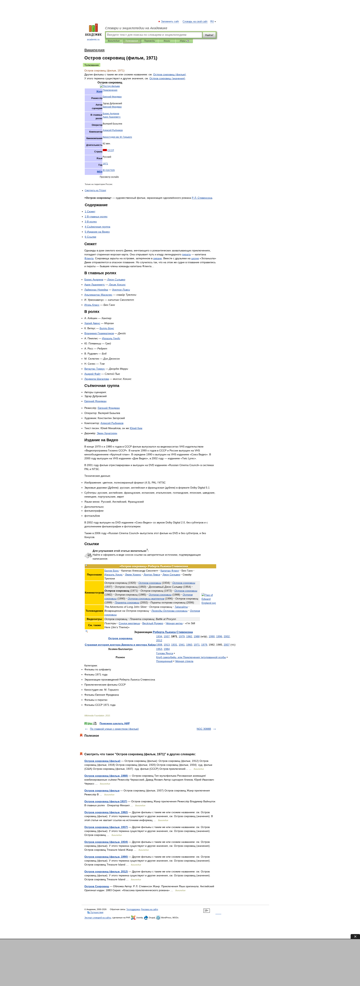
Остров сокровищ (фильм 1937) (105, 801)
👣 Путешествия (95, 912)
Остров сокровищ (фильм (101, 790)
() (169, 74)
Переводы (149, 41)
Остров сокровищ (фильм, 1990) (106, 856)
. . (117, 137)
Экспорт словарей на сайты (97, 917)
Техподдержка (133, 909)
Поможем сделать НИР (115, 723)
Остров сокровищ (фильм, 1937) (106, 827)
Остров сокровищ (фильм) (102, 760)
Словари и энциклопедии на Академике (136, 28)
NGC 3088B (204, 728)
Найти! (209, 35)
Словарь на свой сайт (195, 21)
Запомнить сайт (170, 21)
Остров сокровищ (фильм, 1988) (106, 775)
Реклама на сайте (149, 909)
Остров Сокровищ (96, 886)
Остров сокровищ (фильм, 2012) (106, 871)
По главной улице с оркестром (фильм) (114, 728)
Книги (167, 41)
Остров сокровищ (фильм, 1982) (106, 812)
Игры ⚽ (184, 41)
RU (212, 21)
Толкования (131, 41)
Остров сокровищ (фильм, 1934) (106, 841)
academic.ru (93, 39)
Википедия (113, 41)
